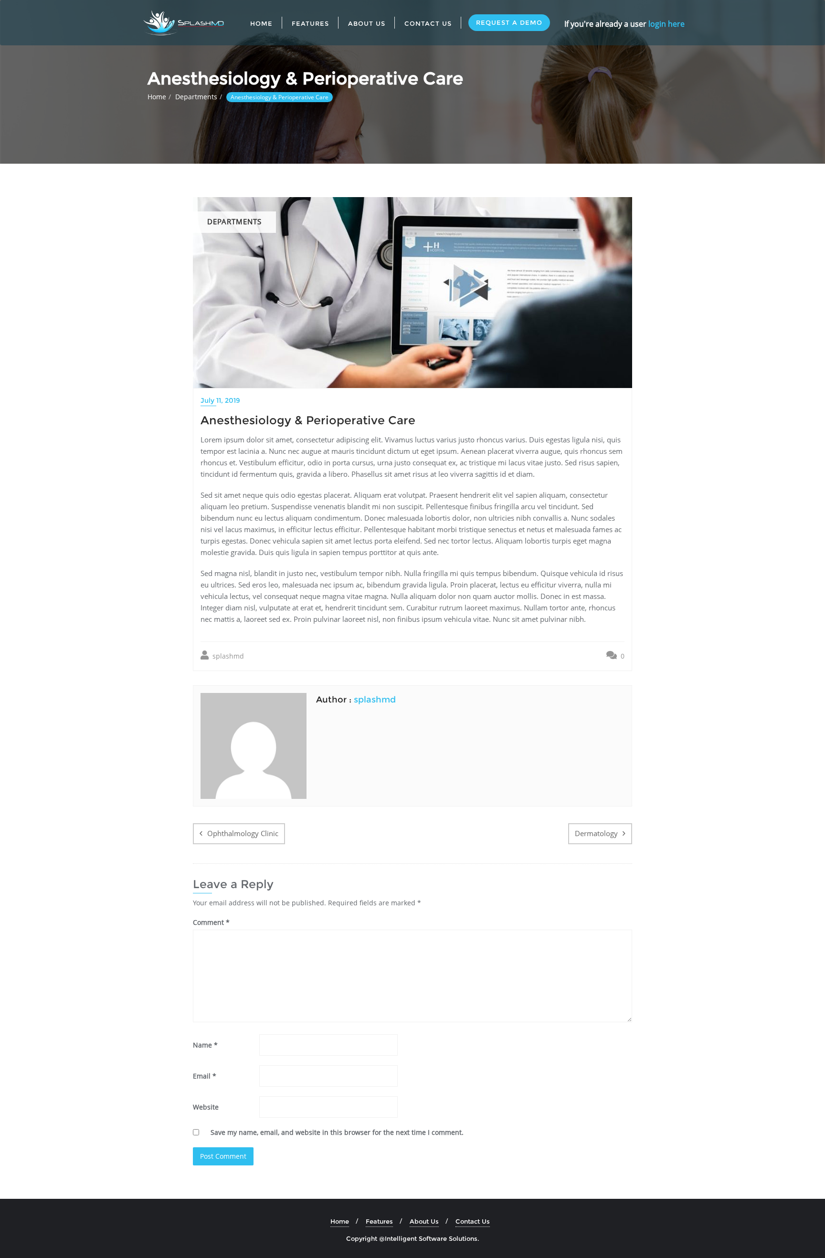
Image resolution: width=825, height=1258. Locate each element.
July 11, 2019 (220, 400)
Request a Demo (509, 22)
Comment (211, 922)
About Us (424, 1221)
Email (204, 1075)
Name (205, 1044)
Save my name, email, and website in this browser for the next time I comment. (337, 1132)
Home (157, 96)
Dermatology (596, 833)
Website (206, 1106)
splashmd (227, 655)
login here (666, 24)
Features (379, 1221)
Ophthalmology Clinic (242, 833)
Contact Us (472, 1221)
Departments (196, 96)
